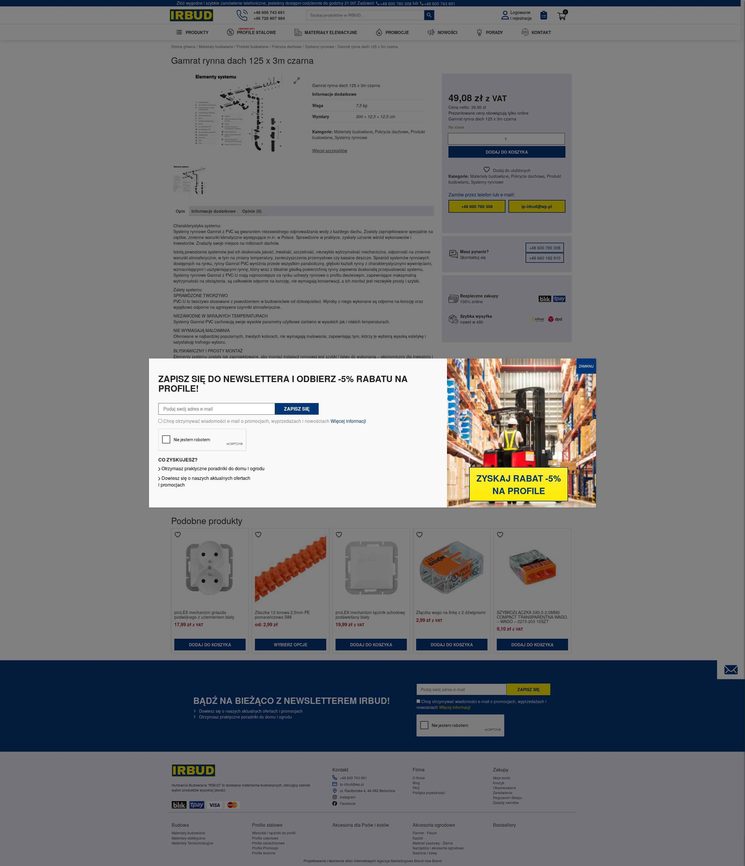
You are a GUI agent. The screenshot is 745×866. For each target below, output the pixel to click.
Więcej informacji (348, 421)
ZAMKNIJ (586, 365)
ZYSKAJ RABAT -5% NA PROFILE (518, 484)
